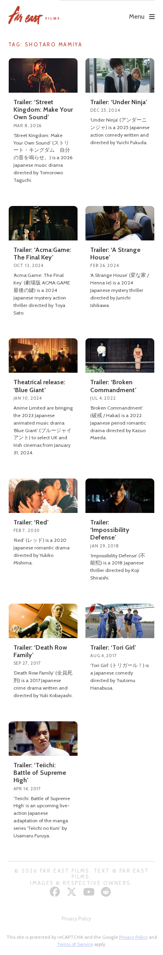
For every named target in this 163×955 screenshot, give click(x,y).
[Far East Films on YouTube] (90, 892)
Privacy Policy (76, 919)
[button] (107, 10)
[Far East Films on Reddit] (107, 892)
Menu (136, 16)
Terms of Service (75, 944)
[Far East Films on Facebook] (56, 892)
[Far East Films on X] (72, 892)
